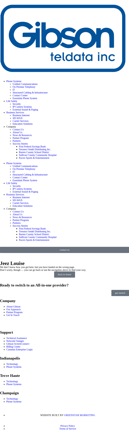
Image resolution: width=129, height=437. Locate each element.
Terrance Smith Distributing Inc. (35, 149)
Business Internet (21, 115)
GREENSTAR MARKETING (79, 415)
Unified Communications (25, 84)
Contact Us (18, 129)
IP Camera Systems (22, 106)
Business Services (15, 112)
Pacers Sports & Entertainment (34, 158)
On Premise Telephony (24, 87)
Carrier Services (20, 121)
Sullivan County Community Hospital (37, 155)
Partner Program (21, 138)
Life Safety (11, 101)
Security (17, 104)
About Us (17, 132)
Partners (17, 141)
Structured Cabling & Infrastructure (30, 92)
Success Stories (20, 143)
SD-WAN (17, 118)
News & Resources (22, 135)
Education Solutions (23, 123)
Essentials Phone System (25, 98)
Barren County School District (34, 152)
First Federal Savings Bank (32, 146)
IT (14, 89)
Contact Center (20, 95)
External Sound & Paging (25, 109)
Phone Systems (13, 81)
